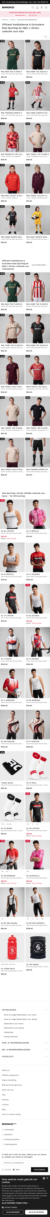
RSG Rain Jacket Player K (13, 196)
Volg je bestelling (9, 1080)
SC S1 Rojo (31, 783)
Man (18, 1169)
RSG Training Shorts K (11, 113)
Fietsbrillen (8, 1032)
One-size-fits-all (8, 964)
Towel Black (7, 783)
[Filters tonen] (45, 36)
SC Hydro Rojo (8, 968)
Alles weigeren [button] (13, 1212)
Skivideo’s (8, 1134)
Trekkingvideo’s (10, 1144)
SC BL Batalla (7, 574)
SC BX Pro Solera (9, 923)
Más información (8, 1200)
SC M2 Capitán (32, 828)
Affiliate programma (10, 1075)
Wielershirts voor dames (14, 1028)
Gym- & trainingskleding (15, 1043)
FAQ (3, 1095)
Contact (5, 1104)
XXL (7, 871)
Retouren (6, 1070)
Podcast (5, 1100)
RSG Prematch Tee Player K (14, 154)
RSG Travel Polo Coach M (13, 387)
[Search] (33, 7)
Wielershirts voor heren (13, 1024)
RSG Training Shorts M (37, 469)
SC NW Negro (32, 964)
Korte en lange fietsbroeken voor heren (20, 1015)
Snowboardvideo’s (11, 1139)
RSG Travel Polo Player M (13, 469)
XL (37, 919)
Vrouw (8, 1169)
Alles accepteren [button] (36, 1212)
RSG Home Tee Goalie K (37, 72)
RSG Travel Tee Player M (12, 428)
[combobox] (44, 1178)
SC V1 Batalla (32, 531)
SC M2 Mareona (8, 876)
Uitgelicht (8, 1056)
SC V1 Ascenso (33, 574)
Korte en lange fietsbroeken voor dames (20, 1019)
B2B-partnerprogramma (12, 1085)
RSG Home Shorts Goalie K (13, 237)
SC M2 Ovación (7, 741)
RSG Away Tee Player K (11, 72)
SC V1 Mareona (8, 700)
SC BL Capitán (7, 531)
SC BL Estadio (32, 616)
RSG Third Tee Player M (12, 345)
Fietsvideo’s (9, 1130)
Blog (3, 1109)
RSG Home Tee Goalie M (37, 345)
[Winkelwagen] (37, 7)
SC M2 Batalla (32, 876)
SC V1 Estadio (32, 659)
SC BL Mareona (33, 700)
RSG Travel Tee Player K (37, 154)
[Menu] (46, 7)
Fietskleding (9, 1010)
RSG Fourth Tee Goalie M (38, 387)
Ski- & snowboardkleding (16, 1049)
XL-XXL (9, 824)
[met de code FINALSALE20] (26, 15)
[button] (25, 1203)
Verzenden (39, 1170)
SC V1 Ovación (32, 741)
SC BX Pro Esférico (35, 923)
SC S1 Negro (6, 828)
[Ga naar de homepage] (8, 7)
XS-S (3, 824)
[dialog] (25, 1196)
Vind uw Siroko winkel (11, 1114)
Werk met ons (8, 1090)
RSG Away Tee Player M (11, 304)
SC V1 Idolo (6, 659)
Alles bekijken (39, 265)
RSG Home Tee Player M (37, 304)
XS (28, 824)
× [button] (47, 1178)
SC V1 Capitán (7, 616)
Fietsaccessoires (11, 1037)
